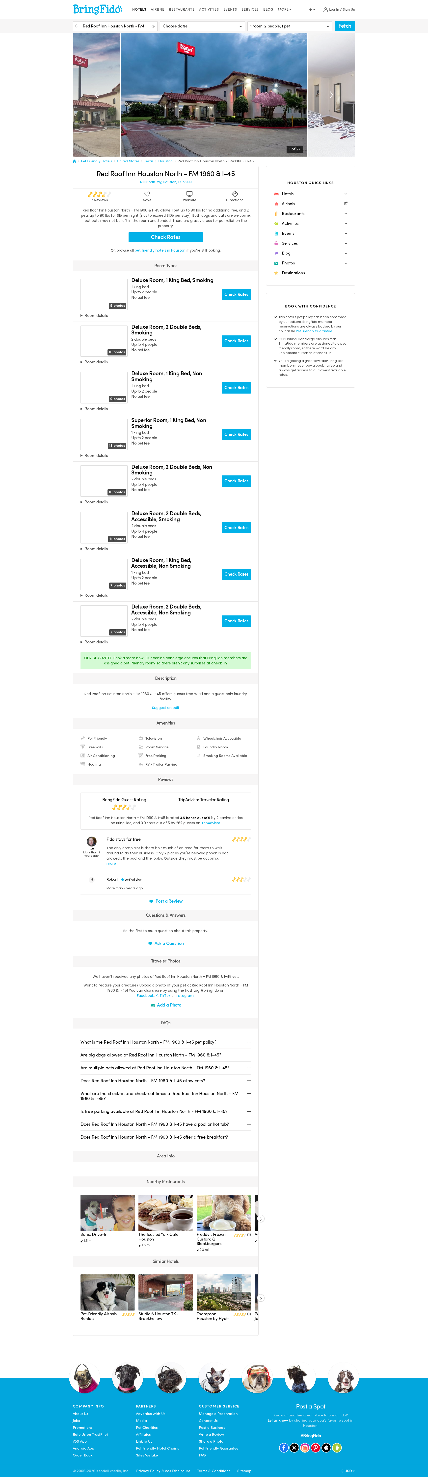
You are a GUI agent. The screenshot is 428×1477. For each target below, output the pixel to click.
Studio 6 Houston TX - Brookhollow (158, 1316)
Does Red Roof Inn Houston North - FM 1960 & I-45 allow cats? (142, 1080)
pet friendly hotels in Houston (161, 250)
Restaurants (182, 9)
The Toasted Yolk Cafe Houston (158, 1237)
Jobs (76, 1420)
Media (141, 1420)
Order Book (82, 1455)
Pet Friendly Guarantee (314, 331)
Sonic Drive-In (93, 1234)
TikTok (165, 995)
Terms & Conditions (213, 1470)
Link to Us (144, 1441)
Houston (165, 161)
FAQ (202, 1455)
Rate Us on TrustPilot (90, 1434)
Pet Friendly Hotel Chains (157, 1448)
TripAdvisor (210, 823)
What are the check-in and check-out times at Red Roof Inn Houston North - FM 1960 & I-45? (159, 1096)
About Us (80, 1413)
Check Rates (166, 237)
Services (250, 9)
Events (230, 9)
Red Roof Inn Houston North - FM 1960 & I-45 (216, 161)
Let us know (278, 1420)
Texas (148, 161)
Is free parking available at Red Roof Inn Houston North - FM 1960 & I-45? (154, 1111)
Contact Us (208, 1420)
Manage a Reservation (218, 1413)
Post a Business (212, 1427)
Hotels (139, 9)
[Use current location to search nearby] (154, 26)
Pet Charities (147, 1427)
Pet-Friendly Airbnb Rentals (98, 1316)
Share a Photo (211, 1441)
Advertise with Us (150, 1413)
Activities (209, 9)
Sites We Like (147, 1455)
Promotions (83, 1427)
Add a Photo (168, 1005)
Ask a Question (169, 943)
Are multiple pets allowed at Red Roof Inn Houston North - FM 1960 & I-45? (155, 1068)
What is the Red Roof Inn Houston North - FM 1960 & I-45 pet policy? (148, 1042)
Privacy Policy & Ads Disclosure (163, 1470)
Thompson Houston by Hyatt (213, 1316)
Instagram (185, 995)
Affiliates (143, 1434)
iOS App (80, 1441)
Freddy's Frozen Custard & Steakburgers (211, 1239)
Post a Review (169, 901)
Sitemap (244, 1470)
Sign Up (349, 9)
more (111, 863)
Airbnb (157, 9)
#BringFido (310, 1435)
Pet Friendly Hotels (96, 161)
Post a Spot (310, 1406)
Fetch (344, 26)
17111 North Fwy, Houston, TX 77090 (166, 182)
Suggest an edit (165, 707)
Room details (95, 316)
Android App (83, 1448)
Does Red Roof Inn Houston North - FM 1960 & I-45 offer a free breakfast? (154, 1137)
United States (128, 161)
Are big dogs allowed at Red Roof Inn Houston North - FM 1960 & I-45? (150, 1055)
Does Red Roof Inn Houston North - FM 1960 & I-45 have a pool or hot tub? (154, 1124)
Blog (268, 9)
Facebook (145, 995)
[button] (311, 194)
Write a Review (211, 1434)
